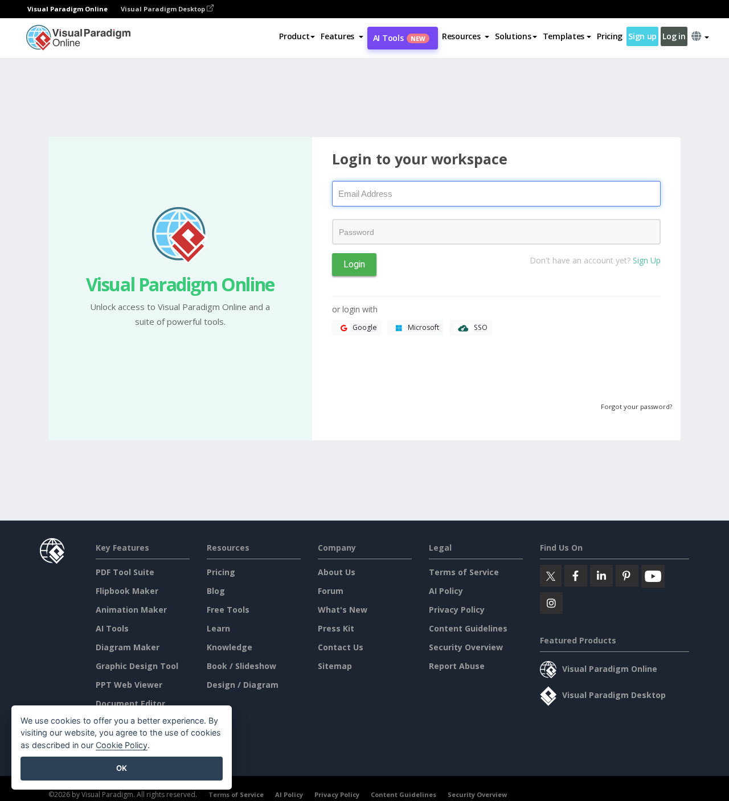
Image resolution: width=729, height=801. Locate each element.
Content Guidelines (468, 628)
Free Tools (228, 609)
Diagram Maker (127, 647)
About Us (336, 572)
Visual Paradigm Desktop (164, 9)
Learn (218, 628)
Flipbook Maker (127, 590)
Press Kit (336, 628)
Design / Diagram (243, 684)
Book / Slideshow (241, 665)
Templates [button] (563, 36)
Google (364, 327)
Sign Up (645, 260)
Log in (673, 36)
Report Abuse (457, 665)
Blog (216, 590)
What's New (342, 609)
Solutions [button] (513, 36)
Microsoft (422, 327)
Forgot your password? (636, 406)
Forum (330, 590)
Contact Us (340, 647)
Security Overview (466, 647)
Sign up (642, 36)
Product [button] (294, 36)
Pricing (609, 36)
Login (354, 264)
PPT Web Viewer (129, 684)
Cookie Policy (122, 745)
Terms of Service (464, 572)
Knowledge (229, 647)
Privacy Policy (457, 609)
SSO (480, 327)
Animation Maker (131, 609)
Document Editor (130, 703)
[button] (342, 36)
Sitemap (335, 665)
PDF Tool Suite (125, 572)
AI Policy (446, 590)
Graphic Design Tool (137, 665)
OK (121, 768)
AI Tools (399, 37)
